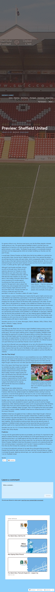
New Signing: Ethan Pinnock (16, 554)
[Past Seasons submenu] (46, 101)
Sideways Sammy (8, 95)
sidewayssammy (24, 132)
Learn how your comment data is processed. (32, 500)
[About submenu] (52, 101)
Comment (48, 495)
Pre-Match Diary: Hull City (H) (16, 536)
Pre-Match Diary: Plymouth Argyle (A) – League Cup (23, 573)
